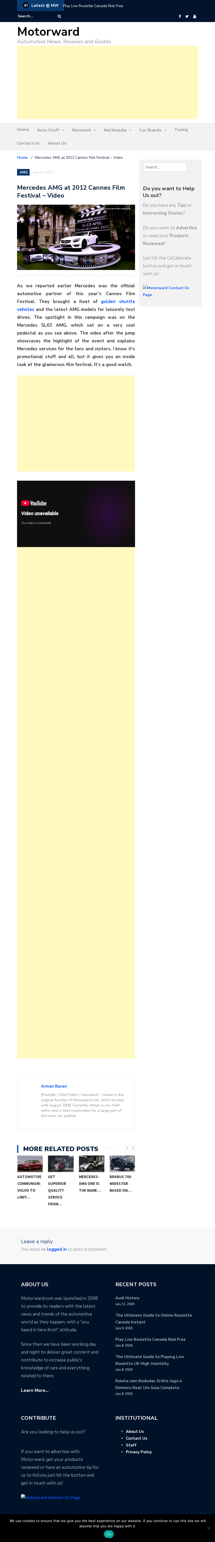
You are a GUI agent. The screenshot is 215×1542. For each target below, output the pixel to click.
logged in (57, 1249)
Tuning (181, 130)
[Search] (59, 16)
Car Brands (150, 130)
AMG (24, 172)
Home (23, 130)
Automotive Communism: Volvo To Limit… (29, 1187)
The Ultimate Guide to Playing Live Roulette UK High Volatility (114, 5)
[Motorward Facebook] (179, 16)
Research (81, 130)
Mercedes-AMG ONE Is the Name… (90, 1183)
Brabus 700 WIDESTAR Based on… (120, 1183)
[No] (208, 1528)
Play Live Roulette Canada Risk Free (150, 1339)
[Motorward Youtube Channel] (194, 16)
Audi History (127, 1298)
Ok (108, 1534)
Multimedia (115, 130)
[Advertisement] (107, 82)
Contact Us (28, 143)
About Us (57, 143)
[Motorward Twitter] (187, 16)
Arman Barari (54, 1086)
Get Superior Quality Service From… (57, 1190)
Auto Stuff (48, 130)
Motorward (48, 32)
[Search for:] (34, 16)
